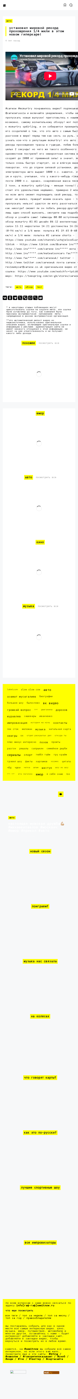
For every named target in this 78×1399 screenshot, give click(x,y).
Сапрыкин (37, 748)
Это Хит (11, 774)
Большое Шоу (15, 703)
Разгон (11, 748)
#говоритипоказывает (37, 1356)
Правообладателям (38, 1318)
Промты (55, 742)
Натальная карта (60, 729)
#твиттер (35, 1359)
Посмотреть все (49, 343)
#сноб (61, 1356)
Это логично (25, 774)
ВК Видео (50, 703)
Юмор (39, 774)
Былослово (33, 703)
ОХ (21, 736)
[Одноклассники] (10, 298)
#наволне (11, 1356)
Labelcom (12, 690)
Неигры (12, 736)
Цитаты (66, 761)
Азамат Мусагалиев (21, 696)
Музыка (40, 729)
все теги (11, 1315)
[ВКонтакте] (5, 298)
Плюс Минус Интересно (21, 742)
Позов (44, 742)
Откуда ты (60, 736)
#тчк (21, 1359)
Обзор (29, 287)
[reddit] (40, 298)
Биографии (46, 696)
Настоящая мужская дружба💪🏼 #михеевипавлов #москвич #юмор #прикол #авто (36, 827)
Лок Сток (13, 729)
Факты (28, 761)
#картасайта (54, 1359)
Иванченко (45, 716)
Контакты (60, 723)
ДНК (36, 709)
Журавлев (14, 716)
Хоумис (55, 761)
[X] (20, 298)
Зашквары (30, 716)
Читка (27, 768)
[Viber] (25, 298)
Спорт (28, 755)
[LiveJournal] (35, 298)
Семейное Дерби (57, 748)
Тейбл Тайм (43, 755)
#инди (9, 1359)
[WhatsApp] (30, 298)
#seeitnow (31, 1349)
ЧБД (9, 768)
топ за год (13, 1318)
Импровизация (17, 723)
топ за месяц (57, 1315)
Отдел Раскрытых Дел (39, 736)
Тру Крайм (60, 755)
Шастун (47, 768)
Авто (9, 21)
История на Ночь (40, 723)
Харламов (42, 761)
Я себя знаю (54, 774)
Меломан (27, 729)
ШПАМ (35, 768)
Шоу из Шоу (61, 768)
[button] (65, 5)
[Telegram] (15, 298)
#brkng (53, 1354)
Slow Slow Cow (30, 690)
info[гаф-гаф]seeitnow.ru (35, 1305)
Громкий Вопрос (19, 710)
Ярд (68, 774)
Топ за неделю (32, 1315)
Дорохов (61, 710)
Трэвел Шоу (14, 761)
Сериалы (13, 755)
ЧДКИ (17, 768)
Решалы (23, 748)
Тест (39, 287)
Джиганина (46, 710)
